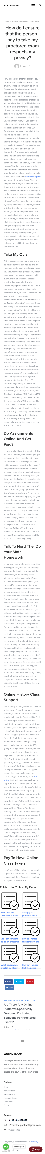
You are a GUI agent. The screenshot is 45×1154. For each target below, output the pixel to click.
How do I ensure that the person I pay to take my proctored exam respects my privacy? (22, 43)
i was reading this (33, 177)
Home (6, 1087)
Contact (7, 1105)
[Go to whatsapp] (6, 1147)
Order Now (8, 1101)
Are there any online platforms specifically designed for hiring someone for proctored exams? (20, 1013)
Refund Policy (9, 1094)
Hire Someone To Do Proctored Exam (23, 21)
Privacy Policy (9, 1090)
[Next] (42, 1013)
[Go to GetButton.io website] (6, 1151)
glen (24, 66)
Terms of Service (11, 1098)
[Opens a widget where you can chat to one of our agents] (35, 1150)
